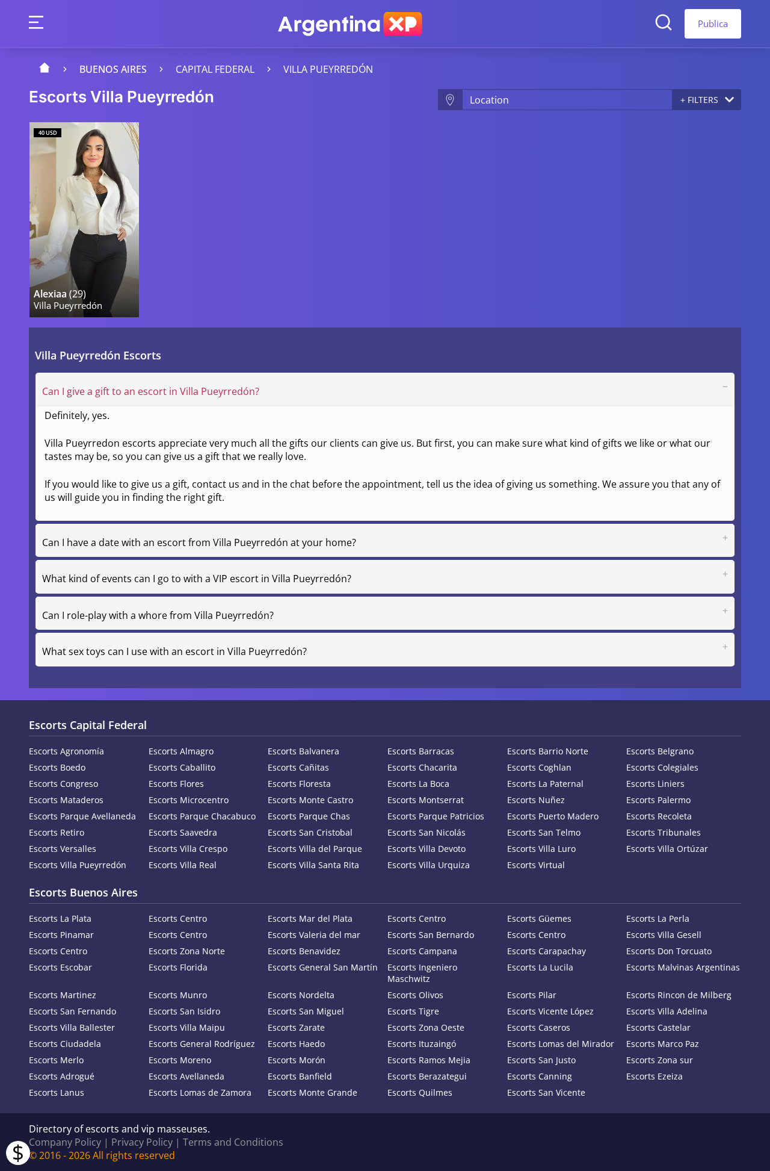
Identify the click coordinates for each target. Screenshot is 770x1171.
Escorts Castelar (658, 1027)
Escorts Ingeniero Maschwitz (422, 972)
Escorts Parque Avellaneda (82, 816)
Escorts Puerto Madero (553, 816)
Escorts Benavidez (304, 951)
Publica (713, 23)
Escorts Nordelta (301, 995)
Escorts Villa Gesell (663, 934)
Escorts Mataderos (66, 800)
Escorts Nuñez (536, 800)
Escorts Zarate (296, 1027)
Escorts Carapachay (546, 951)
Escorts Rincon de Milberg (679, 995)
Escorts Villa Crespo (188, 848)
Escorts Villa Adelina (666, 1011)
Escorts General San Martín (323, 967)
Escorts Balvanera (303, 751)
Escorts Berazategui (427, 1076)
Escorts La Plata (60, 918)
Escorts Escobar (60, 967)
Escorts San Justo (541, 1060)
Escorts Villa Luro (541, 848)
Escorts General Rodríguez (202, 1043)
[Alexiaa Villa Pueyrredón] (84, 219)
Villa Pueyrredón (328, 69)
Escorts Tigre (413, 1011)
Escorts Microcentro (189, 800)
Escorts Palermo (658, 800)
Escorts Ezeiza (654, 1076)
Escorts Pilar (531, 995)
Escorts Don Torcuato (669, 951)
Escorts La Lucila (540, 967)
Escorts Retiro (56, 832)
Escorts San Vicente (546, 1092)
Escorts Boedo (57, 767)
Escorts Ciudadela (65, 1043)
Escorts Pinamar (61, 934)
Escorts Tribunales (663, 832)
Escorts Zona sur (659, 1060)
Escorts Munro (178, 995)
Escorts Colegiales (662, 767)
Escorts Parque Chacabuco (202, 816)
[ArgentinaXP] (350, 24)
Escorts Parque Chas (309, 816)
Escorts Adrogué (61, 1076)
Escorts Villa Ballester (72, 1027)
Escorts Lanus (56, 1092)
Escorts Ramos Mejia (428, 1060)
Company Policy (65, 1142)
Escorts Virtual (536, 865)
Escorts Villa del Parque (315, 848)
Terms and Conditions (233, 1142)
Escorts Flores (176, 783)
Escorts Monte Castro (310, 800)
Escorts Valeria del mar (314, 934)
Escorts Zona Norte (187, 951)
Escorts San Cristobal (310, 832)
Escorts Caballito (182, 767)
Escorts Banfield (300, 1076)
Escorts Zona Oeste (425, 1027)
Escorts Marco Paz (662, 1043)
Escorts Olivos (415, 995)
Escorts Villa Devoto (426, 848)
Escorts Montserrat (425, 800)
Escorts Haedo (296, 1043)
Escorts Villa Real (183, 865)
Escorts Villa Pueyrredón (77, 865)
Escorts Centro (178, 918)
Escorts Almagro (181, 751)
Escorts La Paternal (545, 783)
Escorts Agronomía (66, 751)
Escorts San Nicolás (426, 832)
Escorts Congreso (63, 783)
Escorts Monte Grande (312, 1092)
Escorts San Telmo (544, 832)
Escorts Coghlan (539, 767)
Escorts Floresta (299, 783)
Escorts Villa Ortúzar (667, 848)
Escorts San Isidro (184, 1011)
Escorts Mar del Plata (310, 918)
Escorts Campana (422, 951)
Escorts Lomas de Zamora (200, 1092)
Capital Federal (215, 69)
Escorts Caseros (538, 1027)
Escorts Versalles (62, 848)
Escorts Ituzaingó (421, 1043)
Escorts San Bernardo (430, 934)
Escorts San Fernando (72, 1011)
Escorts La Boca (418, 783)
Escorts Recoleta (659, 816)
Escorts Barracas (420, 751)
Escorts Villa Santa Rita (313, 865)
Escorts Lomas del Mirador (560, 1043)
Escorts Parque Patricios (435, 816)
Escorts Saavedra (183, 832)
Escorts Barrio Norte (547, 751)
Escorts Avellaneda (186, 1076)
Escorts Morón (296, 1060)
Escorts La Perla (657, 918)
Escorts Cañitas (298, 767)
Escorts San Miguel (306, 1011)
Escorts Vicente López (550, 1011)
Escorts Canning (539, 1076)
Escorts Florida (178, 967)
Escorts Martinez (62, 995)
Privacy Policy (142, 1142)
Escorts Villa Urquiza (428, 865)
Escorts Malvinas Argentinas (683, 967)
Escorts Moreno (180, 1060)
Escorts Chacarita (422, 767)
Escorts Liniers (655, 783)
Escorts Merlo (56, 1060)
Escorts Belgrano (660, 751)
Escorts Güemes (539, 918)
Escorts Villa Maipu (187, 1027)
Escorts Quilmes (419, 1092)
